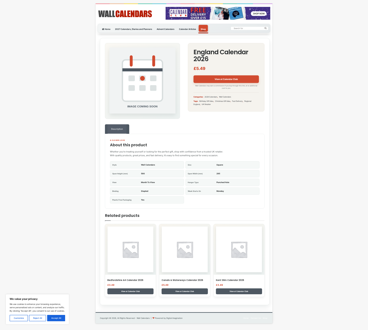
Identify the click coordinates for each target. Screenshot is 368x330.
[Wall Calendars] (125, 14)
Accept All (56, 318)
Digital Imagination (174, 318)
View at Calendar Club (226, 79)
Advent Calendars (165, 29)
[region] (37, 309)
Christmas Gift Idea (222, 101)
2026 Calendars (211, 97)
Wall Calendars (225, 97)
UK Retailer (206, 104)
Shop (203, 29)
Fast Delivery (237, 101)
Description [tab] (117, 129)
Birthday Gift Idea (206, 101)
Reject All (37, 318)
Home (107, 29)
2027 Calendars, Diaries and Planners (133, 29)
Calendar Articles (187, 29)
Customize (19, 318)
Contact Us (256, 318)
